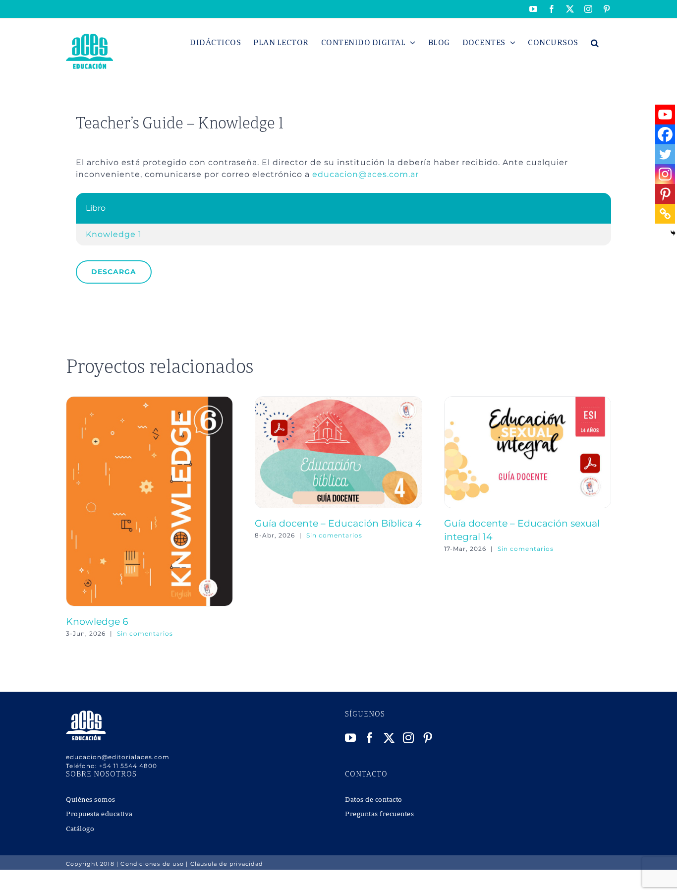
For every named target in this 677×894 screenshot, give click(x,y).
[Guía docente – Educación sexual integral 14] (527, 401)
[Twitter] (665, 154)
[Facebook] (665, 134)
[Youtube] (665, 114)
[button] (595, 42)
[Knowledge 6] (149, 401)
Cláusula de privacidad (226, 863)
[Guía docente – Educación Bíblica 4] (338, 401)
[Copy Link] (665, 214)
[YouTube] (350, 737)
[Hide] (673, 233)
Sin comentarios (145, 633)
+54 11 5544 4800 (128, 766)
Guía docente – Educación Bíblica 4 (338, 523)
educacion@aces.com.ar (365, 174)
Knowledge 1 (114, 234)
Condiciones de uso (152, 863)
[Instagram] (665, 174)
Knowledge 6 (97, 621)
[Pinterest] (665, 194)
